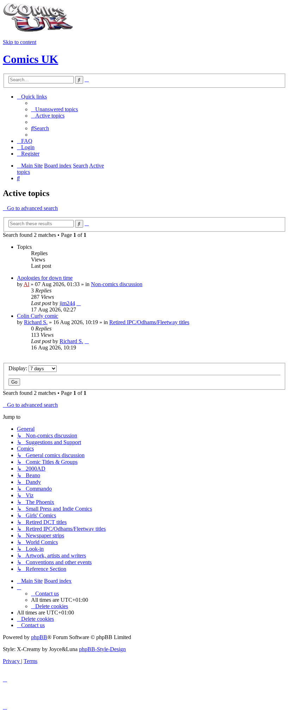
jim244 (67, 303)
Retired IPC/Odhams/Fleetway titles (149, 322)
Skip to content (19, 42)
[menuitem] (54, 109)
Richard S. (36, 322)
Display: (18, 368)
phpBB (39, 637)
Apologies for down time (45, 278)
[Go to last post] (78, 303)
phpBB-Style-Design (102, 649)
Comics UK (30, 59)
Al (26, 284)
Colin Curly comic (37, 316)
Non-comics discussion (116, 284)
